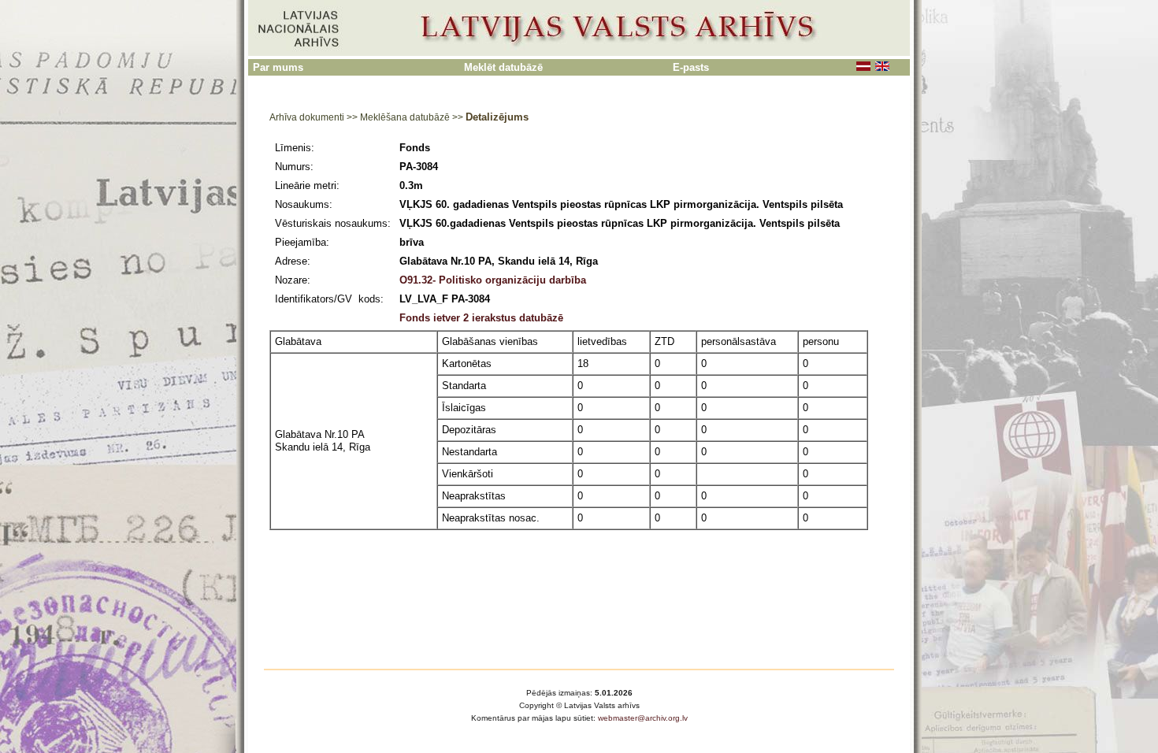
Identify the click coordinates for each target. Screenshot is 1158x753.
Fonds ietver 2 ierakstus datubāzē (481, 318)
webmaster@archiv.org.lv (643, 718)
